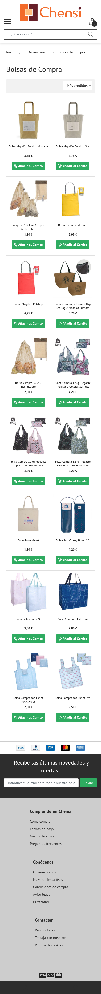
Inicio (10, 52)
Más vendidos (77, 85)
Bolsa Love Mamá (28, 540)
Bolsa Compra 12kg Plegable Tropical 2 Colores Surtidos (73, 385)
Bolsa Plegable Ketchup (28, 304)
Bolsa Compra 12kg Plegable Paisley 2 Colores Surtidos (73, 463)
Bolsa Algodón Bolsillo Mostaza (28, 146)
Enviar (88, 783)
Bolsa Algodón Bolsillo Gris (72, 146)
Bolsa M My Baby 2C (28, 619)
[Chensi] (50, 12)
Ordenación (36, 52)
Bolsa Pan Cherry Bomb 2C (72, 540)
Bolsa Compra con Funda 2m (72, 698)
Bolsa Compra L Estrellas (72, 619)
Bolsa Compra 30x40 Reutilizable (28, 385)
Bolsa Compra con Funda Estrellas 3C (28, 700)
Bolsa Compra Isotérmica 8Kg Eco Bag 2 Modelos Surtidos (73, 306)
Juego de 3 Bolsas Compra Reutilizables (28, 227)
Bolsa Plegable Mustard (72, 225)
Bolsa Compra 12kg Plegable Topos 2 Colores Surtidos (28, 463)
